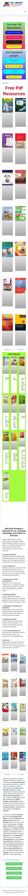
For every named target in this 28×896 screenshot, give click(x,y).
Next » (22, 349)
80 (18, 349)
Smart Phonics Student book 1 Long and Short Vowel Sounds (15, 422)
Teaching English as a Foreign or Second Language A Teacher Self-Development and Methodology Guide (24, 459)
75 (18, 774)
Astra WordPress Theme (17, 892)
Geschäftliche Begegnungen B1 (8, 379)
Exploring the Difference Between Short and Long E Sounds (7, 458)
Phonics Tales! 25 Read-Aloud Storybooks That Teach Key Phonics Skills (24, 384)
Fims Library (20, 644)
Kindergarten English (24, 417)
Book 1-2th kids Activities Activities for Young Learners (7, 421)
